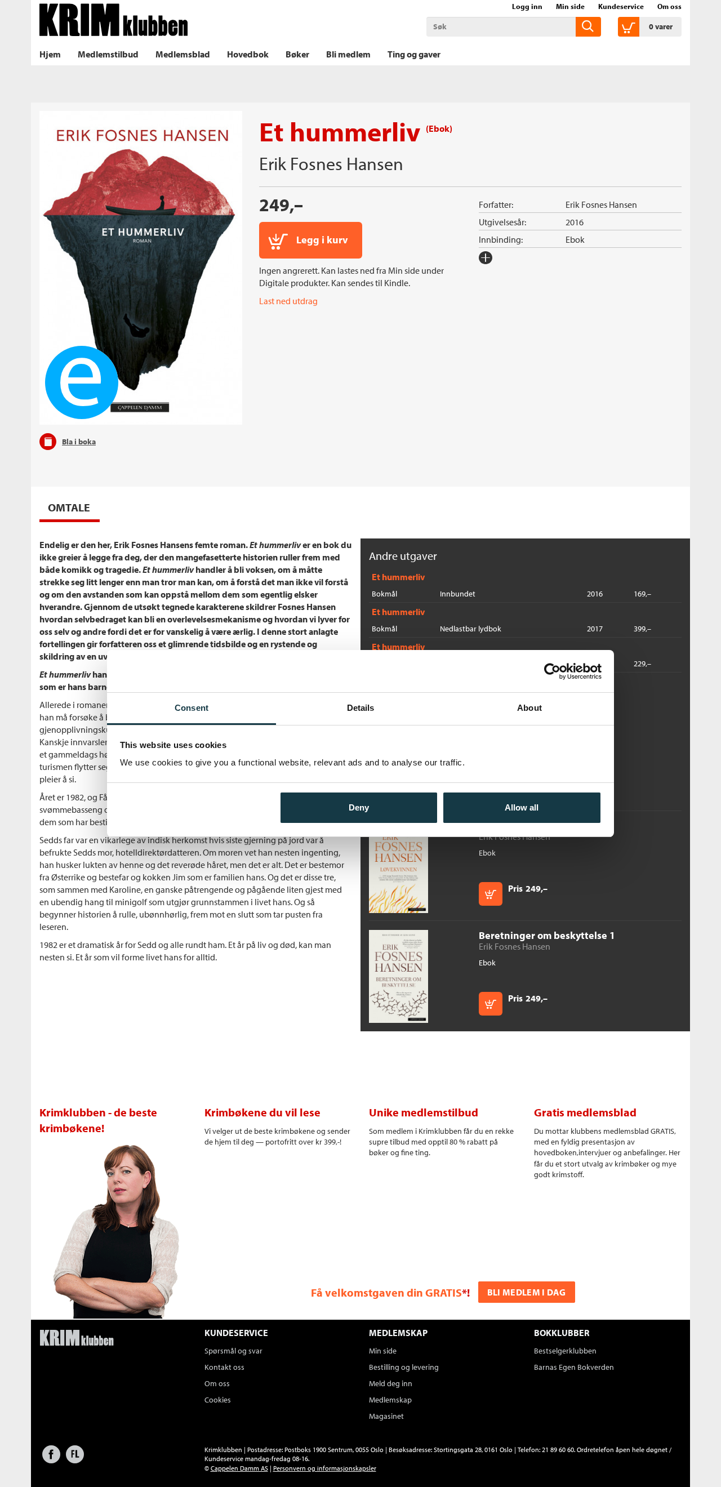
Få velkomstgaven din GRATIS (386, 1292)
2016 (575, 222)
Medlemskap (390, 1400)
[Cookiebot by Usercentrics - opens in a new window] (552, 671)
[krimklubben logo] (76, 1338)
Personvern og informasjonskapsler (324, 1468)
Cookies (217, 1400)
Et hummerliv (398, 576)
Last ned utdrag (288, 300)
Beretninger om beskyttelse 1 (547, 935)
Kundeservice (621, 6)
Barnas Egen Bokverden (574, 1367)
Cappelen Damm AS (239, 1468)
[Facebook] (51, 1459)
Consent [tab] (191, 708)
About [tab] (529, 708)
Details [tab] (361, 708)
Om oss (669, 6)
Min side (570, 6)
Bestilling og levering (404, 1367)
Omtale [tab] (69, 507)
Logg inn (527, 6)
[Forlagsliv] (75, 1459)
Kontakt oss (224, 1367)
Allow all (521, 807)
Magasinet (386, 1416)
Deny (359, 807)
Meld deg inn (390, 1383)
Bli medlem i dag (526, 1292)
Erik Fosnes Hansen (331, 163)
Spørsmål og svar (233, 1351)
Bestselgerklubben (565, 1351)
